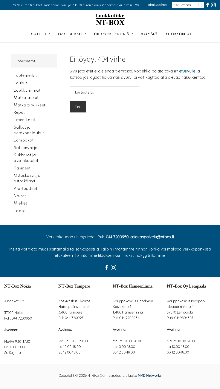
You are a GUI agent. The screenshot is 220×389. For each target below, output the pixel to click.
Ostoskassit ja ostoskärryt (27, 178)
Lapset (20, 211)
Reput (19, 113)
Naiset (20, 196)
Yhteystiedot (178, 34)
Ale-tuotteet (25, 189)
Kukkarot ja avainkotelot (26, 158)
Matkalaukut (26, 98)
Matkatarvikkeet (30, 105)
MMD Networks (150, 375)
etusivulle (187, 71)
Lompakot (24, 140)
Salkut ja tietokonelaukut (29, 130)
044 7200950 (117, 236)
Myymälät (149, 34)
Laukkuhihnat (27, 90)
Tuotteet (37, 34)
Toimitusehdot (157, 5)
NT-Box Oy (110, 19)
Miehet (20, 203)
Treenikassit (25, 120)
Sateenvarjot (26, 148)
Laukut (20, 83)
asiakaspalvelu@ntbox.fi (152, 236)
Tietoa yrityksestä (111, 34)
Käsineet (22, 168)
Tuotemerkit (70, 34)
